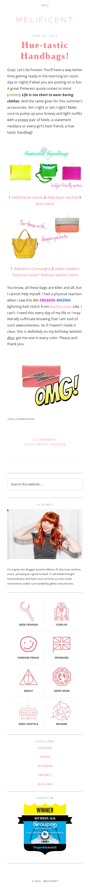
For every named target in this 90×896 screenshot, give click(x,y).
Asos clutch (45, 203)
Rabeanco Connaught (32, 268)
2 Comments (45, 439)
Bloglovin (45, 784)
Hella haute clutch (27, 197)
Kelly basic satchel (62, 197)
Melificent (45, 20)
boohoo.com (60, 306)
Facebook (45, 748)
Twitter (45, 757)
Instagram (45, 766)
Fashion (58, 444)
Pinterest (45, 775)
